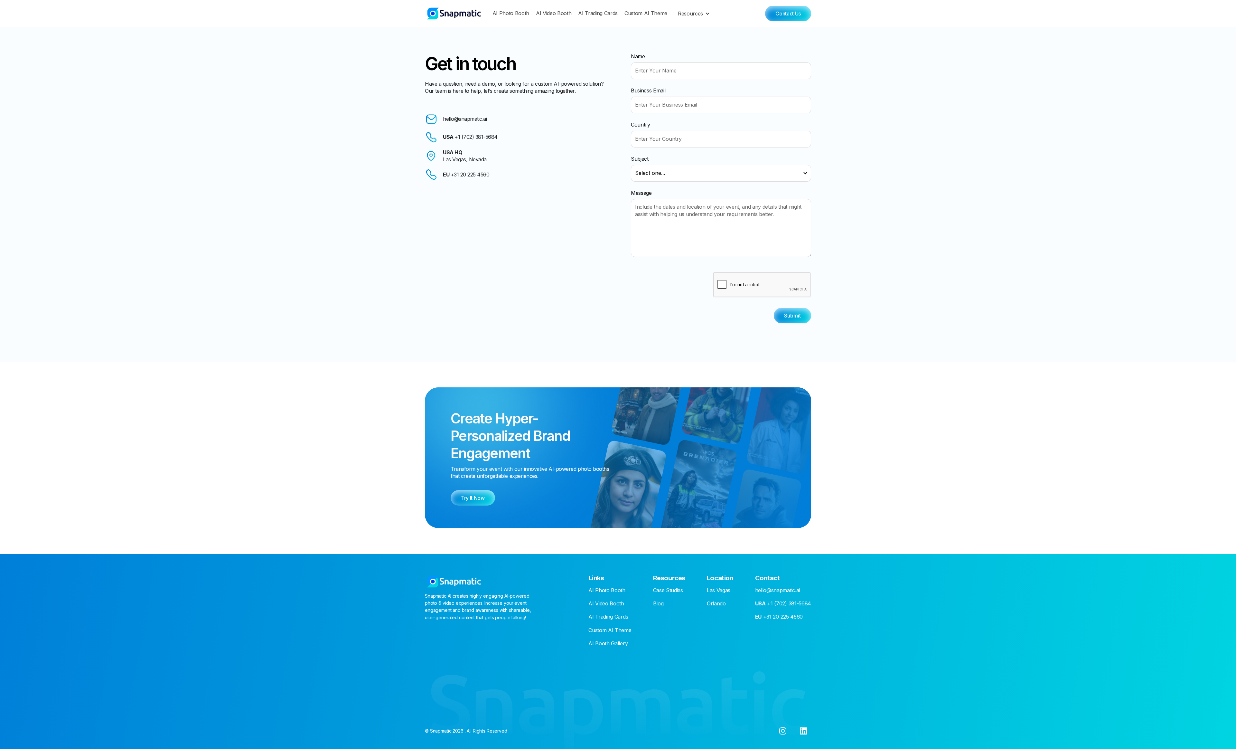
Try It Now (473, 498)
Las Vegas (718, 590)
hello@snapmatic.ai (777, 590)
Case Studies (668, 590)
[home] (454, 13)
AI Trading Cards (598, 13)
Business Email (648, 90)
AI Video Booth (554, 13)
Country (640, 124)
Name (638, 56)
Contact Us (788, 13)
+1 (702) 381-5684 (783, 603)
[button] (695, 13)
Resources (690, 13)
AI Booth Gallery (608, 643)
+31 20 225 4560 (779, 616)
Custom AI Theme (645, 13)
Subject (640, 159)
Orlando (716, 603)
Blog (658, 603)
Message (641, 193)
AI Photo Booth (510, 13)
